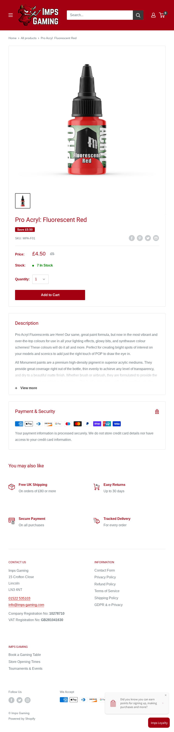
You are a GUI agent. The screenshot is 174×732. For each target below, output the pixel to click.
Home (12, 38)
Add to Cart (50, 295)
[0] (162, 15)
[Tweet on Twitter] (148, 238)
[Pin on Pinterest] (140, 238)
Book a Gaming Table (24, 655)
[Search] (138, 15)
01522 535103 (19, 598)
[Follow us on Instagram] (28, 700)
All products (28, 38)
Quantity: (22, 279)
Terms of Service (106, 591)
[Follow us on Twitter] (19, 700)
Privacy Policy (105, 577)
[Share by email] (156, 238)
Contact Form (104, 570)
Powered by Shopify (21, 718)
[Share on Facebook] (132, 238)
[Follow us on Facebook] (11, 700)
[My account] (153, 15)
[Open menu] (10, 15)
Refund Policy (105, 584)
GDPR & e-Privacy (108, 605)
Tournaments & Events (25, 668)
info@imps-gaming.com (26, 605)
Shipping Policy (106, 598)
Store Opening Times (24, 662)
